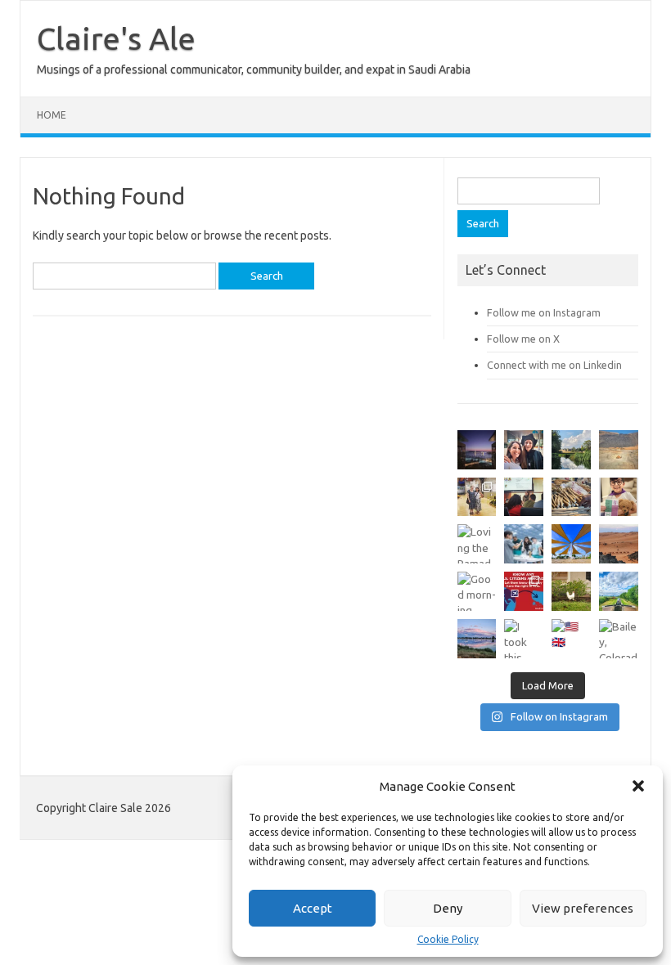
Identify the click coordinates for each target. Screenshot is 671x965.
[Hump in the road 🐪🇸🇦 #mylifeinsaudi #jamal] (618, 449)
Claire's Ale (116, 38)
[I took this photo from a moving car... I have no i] (523, 638)
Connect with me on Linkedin (554, 364)
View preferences (582, 908)
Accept (312, 908)
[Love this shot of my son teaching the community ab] (523, 543)
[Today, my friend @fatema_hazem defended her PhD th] (523, 497)
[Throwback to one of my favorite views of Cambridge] (571, 449)
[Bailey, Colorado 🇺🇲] (618, 638)
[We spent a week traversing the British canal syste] (618, 591)
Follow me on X (523, 338)
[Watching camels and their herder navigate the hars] (618, 543)
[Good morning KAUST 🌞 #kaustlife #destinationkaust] (477, 591)
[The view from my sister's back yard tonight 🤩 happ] (477, 638)
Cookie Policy (448, 940)
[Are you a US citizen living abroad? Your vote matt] (523, 591)
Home (51, 115)
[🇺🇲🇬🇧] (571, 638)
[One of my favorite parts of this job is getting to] (523, 449)
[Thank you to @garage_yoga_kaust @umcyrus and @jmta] (571, 543)
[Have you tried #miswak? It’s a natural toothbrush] (571, 497)
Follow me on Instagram (544, 312)
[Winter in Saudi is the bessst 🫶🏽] (477, 449)
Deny (447, 908)
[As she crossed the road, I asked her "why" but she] (571, 591)
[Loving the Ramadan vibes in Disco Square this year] (477, 543)
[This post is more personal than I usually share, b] (618, 497)
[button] (638, 786)
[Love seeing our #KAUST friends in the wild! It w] (477, 497)
